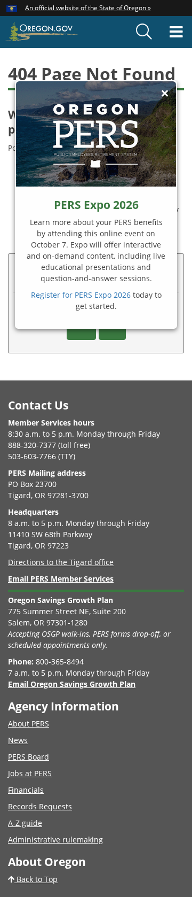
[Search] (144, 32)
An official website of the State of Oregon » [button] (88, 7)
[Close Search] (159, 48)
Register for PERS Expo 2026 (81, 295)
